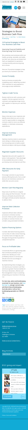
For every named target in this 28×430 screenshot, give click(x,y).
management (14, 308)
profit (20, 308)
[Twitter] (6, 300)
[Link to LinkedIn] (21, 1)
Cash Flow (12, 37)
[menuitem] (9, 415)
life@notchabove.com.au (9, 326)
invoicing (8, 308)
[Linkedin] (9, 300)
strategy (12, 309)
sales (23, 308)
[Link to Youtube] (24, 1)
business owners (9, 305)
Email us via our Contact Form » (11, 341)
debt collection (9, 306)
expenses (16, 306)
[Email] (12, 300)
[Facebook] (3, 300)
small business (5, 309)
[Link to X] (18, 1)
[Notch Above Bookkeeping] (11, 7)
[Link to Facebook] (15, 1)
